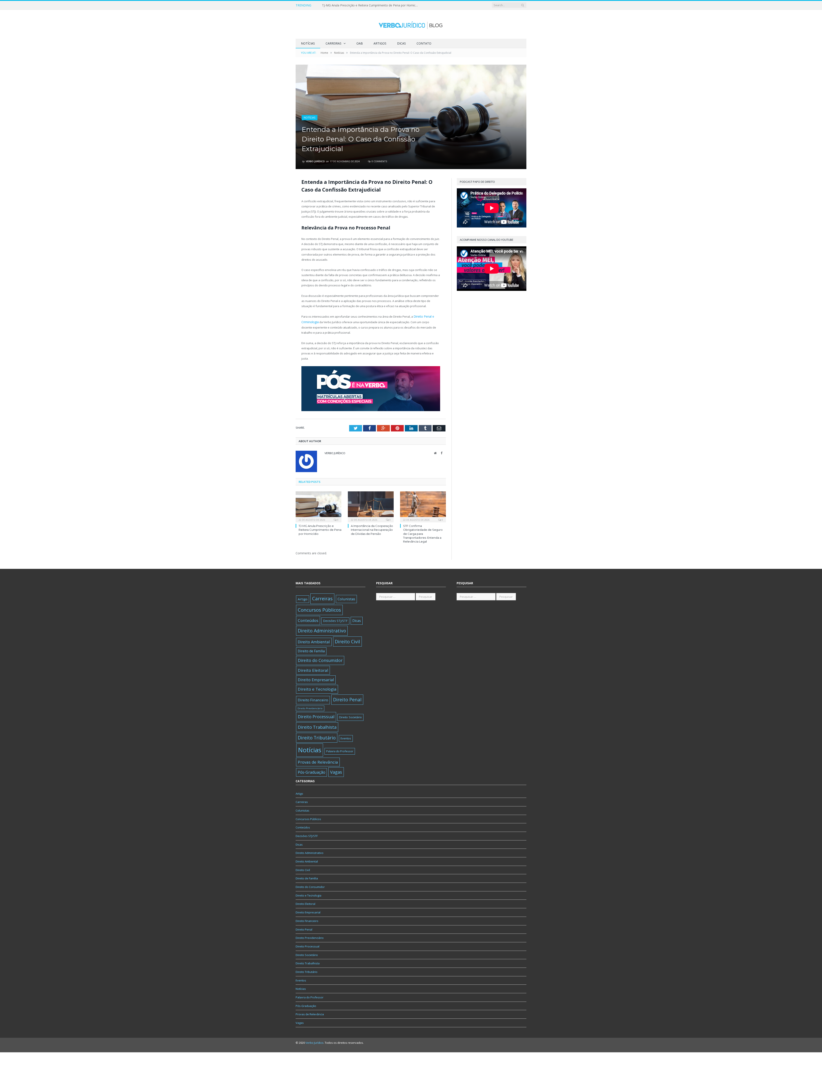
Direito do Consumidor (320, 659)
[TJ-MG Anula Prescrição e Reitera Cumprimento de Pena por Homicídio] (318, 505)
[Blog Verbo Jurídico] (411, 24)
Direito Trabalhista (317, 726)
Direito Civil (347, 640)
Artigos (380, 43)
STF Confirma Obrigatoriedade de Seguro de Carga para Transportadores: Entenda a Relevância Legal (423, 532)
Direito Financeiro (313, 699)
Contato (424, 43)
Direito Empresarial (316, 678)
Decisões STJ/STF (335, 620)
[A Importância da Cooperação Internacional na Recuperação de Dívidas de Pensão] (371, 505)
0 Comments (379, 161)
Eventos (346, 737)
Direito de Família (311, 650)
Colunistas (346, 598)
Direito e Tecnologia (317, 688)
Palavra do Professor (339, 750)
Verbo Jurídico (315, 161)
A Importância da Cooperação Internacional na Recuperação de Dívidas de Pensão (371, 5)
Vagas (336, 771)
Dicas (401, 43)
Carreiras (333, 43)
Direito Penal (347, 699)
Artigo (302, 598)
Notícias (308, 43)
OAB (359, 43)
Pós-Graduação (311, 771)
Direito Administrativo (322, 629)
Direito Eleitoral (313, 669)
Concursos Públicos (319, 608)
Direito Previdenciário (310, 707)
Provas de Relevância (318, 761)
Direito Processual (316, 716)
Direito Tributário (317, 737)
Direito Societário (350, 716)
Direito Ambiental (314, 640)
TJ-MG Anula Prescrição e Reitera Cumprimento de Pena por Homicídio (320, 528)
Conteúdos (308, 619)
